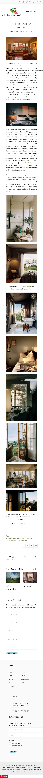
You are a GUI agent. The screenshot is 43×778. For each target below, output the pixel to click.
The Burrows (11, 151)
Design (11, 682)
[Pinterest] (19, 710)
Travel (30, 31)
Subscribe (33, 11)
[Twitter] (2, 387)
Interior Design (23, 540)
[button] (36, 569)
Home (10, 672)
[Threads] (25, 710)
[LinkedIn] (28, 710)
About (23, 672)
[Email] (2, 394)
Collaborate (25, 679)
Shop (22, 682)
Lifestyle (11, 686)
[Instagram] (16, 710)
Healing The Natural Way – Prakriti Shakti (12, 557)
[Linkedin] (2, 391)
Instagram (15, 289)
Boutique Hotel (19, 538)
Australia (9, 538)
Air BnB (28, 163)
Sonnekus (27, 586)
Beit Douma (30, 556)
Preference (12, 740)
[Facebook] (2, 383)
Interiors (23, 31)
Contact (23, 675)
